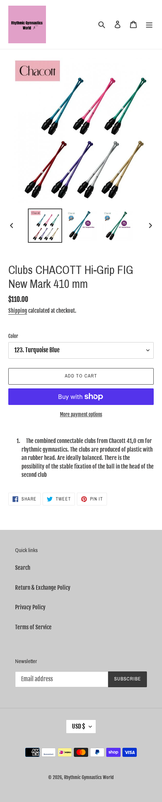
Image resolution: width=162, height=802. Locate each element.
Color (13, 336)
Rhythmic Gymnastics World (89, 777)
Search (22, 567)
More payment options (81, 414)
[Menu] (149, 25)
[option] (45, 226)
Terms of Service (33, 627)
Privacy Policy (30, 607)
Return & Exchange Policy (42, 587)
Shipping (17, 310)
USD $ (78, 726)
